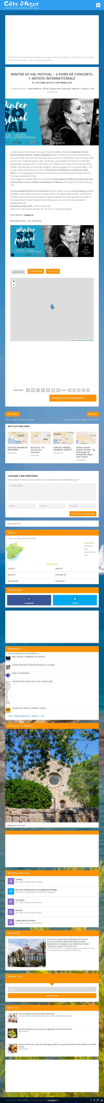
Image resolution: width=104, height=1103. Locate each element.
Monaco (35, 716)
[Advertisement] (52, 37)
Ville (75, 946)
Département (55, 88)
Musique (85, 88)
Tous (10, 716)
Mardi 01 (11, 575)
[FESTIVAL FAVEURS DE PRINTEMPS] (18, 438)
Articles (46, 88)
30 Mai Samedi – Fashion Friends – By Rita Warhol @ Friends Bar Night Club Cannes (85, 452)
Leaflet (73, 340)
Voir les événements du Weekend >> (23, 653)
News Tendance (37, 882)
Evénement (66, 88)
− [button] (14, 285)
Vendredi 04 (60, 575)
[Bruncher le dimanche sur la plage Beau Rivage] (11, 891)
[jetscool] (11, 912)
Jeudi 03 (58, 568)
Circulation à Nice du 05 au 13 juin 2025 (32, 681)
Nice (45, 892)
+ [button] (14, 281)
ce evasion (19, 900)
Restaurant (52, 892)
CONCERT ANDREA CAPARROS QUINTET (62, 448)
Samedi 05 (60, 581)
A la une (50, 941)
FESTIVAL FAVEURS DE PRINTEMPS (18, 448)
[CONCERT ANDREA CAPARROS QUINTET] (63, 438)
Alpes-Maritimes (35, 88)
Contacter (18, 272)
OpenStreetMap (88, 340)
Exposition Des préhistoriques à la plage (33, 665)
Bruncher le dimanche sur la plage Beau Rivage (36, 889)
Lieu (71, 944)
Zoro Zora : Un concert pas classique (37, 449)
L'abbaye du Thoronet (15, 825)
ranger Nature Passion (25, 920)
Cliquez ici (28, 215)
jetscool (18, 910)
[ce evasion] (11, 902)
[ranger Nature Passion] (11, 922)
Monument (78, 944)
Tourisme (68, 946)
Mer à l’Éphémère (21, 673)
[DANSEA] (11, 881)
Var (42, 716)
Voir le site (52, 271)
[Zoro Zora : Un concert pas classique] (41, 438)
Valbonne (76, 88)
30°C (13, 548)
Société (60, 946)
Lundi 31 (11, 568)
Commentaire (35, 271)
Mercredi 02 (13, 581)
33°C (21, 550)
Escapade (64, 944)
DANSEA (18, 879)
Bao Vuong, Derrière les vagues (28, 656)
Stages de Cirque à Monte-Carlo (29, 708)
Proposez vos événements (68, 398)
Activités (59, 941)
